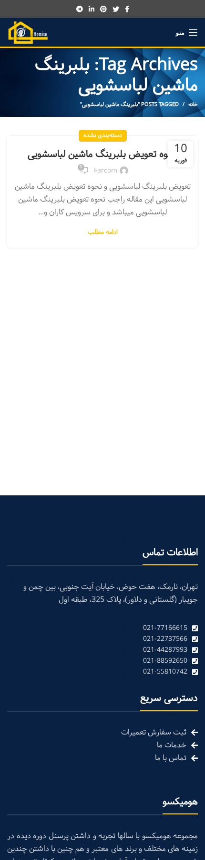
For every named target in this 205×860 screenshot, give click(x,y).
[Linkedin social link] (91, 9)
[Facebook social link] (127, 9)
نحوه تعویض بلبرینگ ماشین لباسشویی (102, 154)
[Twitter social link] (116, 9)
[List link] (102, 628)
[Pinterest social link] (103, 9)
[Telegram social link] (79, 9)
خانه (193, 104)
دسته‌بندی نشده (102, 135)
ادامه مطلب (103, 233)
